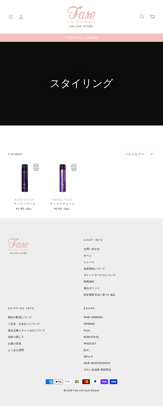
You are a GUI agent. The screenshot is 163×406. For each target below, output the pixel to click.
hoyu (87, 330)
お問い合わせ (92, 248)
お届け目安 (14, 343)
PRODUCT (90, 343)
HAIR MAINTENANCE (97, 363)
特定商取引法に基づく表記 (100, 294)
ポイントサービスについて (100, 275)
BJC (86, 350)
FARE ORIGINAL (93, 317)
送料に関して (16, 336)
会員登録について (94, 268)
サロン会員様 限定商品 (97, 369)
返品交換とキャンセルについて (26, 330)
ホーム (88, 255)
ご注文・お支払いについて (24, 323)
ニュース (89, 262)
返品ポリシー (92, 288)
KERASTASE (91, 336)
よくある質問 (16, 350)
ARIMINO (89, 323)
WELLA (88, 356)
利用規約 (89, 281)
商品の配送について (20, 317)
